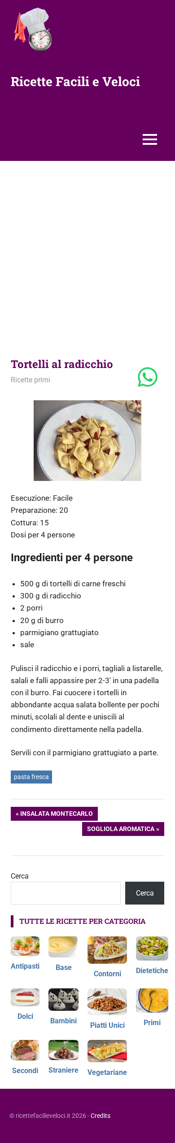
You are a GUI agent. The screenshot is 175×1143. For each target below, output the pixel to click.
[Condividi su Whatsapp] (147, 377)
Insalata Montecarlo (56, 815)
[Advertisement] (87, 252)
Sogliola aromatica (120, 830)
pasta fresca (31, 776)
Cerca (20, 876)
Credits (100, 1115)
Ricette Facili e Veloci (75, 81)
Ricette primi (30, 380)
